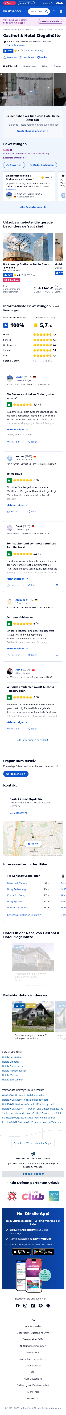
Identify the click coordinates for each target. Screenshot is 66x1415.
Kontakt (46, 3)
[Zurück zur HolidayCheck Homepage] (12, 11)
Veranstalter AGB (33, 1339)
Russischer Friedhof (18, 907)
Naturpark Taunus (17, 883)
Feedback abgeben (33, 1174)
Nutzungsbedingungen (33, 1346)
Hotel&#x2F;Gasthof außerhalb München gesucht (28, 1104)
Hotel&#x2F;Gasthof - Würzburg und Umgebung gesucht (32, 1108)
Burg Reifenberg (16, 889)
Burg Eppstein (15, 901)
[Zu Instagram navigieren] (25, 1305)
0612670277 (20, 813)
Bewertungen (30, 66)
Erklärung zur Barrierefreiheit (33, 1385)
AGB (33, 1372)
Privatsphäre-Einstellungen (33, 1359)
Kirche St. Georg (16, 895)
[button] (26, 89)
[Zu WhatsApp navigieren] (48, 1305)
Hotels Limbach (10, 1061)
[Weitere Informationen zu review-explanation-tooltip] (42, 50)
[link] (54, 11)
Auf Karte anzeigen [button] (16, 45)
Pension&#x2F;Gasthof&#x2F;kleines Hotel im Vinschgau (32, 1122)
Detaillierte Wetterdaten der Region (33, 1143)
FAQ (33, 1319)
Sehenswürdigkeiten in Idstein (24, 915)
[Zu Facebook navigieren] (17, 1305)
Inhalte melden (33, 1326)
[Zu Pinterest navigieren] (40, 1305)
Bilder (45, 66)
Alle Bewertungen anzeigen (32, 739)
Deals (8, 3)
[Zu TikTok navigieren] (33, 1305)
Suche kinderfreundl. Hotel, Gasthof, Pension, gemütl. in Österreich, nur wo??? (33, 1113)
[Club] (21, 23)
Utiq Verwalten (33, 1365)
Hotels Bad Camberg (13, 1079)
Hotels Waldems (11, 1075)
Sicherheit (33, 1391)
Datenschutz (33, 1352)
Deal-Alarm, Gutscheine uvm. (33, 1332)
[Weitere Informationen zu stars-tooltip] (44, 973)
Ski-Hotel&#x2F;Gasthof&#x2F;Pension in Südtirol (28, 1117)
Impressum (33, 1398)
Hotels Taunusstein (12, 1066)
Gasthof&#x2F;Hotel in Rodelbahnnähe (23, 1095)
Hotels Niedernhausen (14, 1070)
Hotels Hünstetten (12, 1057)
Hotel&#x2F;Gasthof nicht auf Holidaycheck (25, 1099)
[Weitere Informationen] (35, 288)
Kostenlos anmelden (49, 21)
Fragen (57, 66)
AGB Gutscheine (33, 1378)
